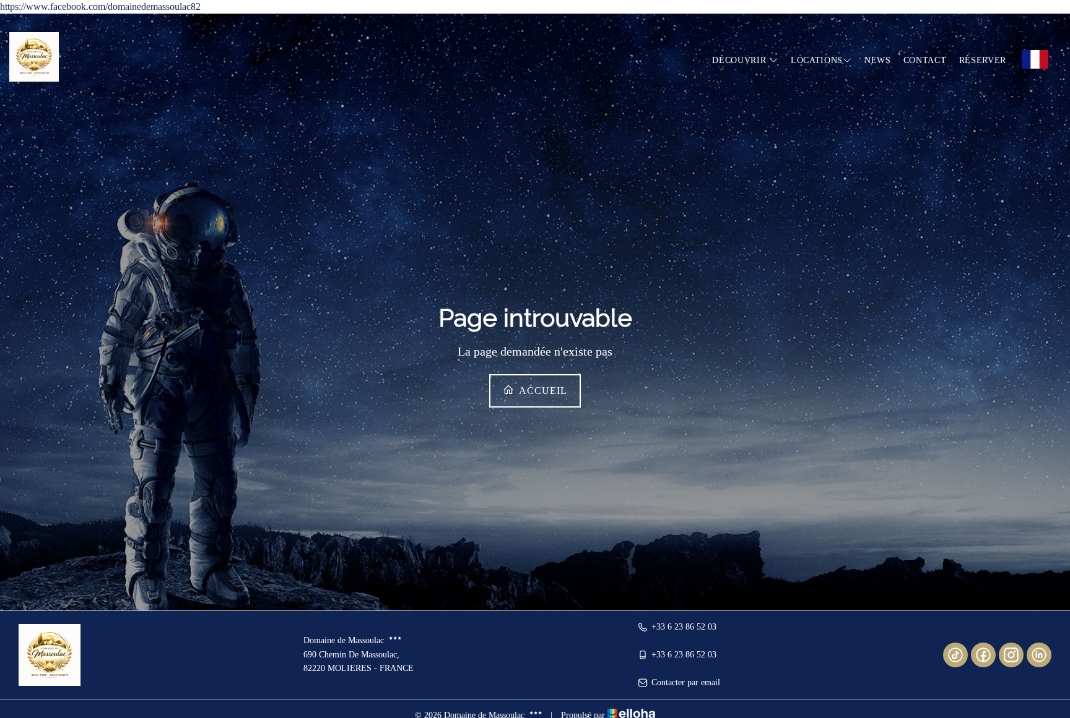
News (877, 60)
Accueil (541, 390)
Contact (925, 60)
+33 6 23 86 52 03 (683, 626)
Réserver (983, 60)
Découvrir (740, 60)
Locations (817, 60)
